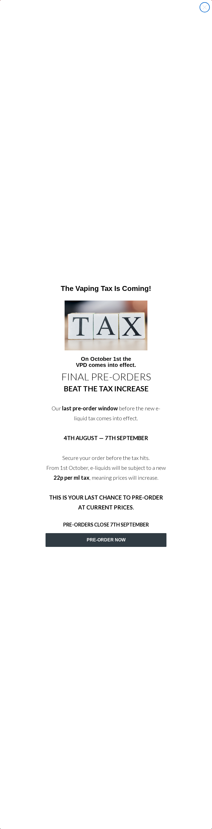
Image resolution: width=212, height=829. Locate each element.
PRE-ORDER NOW (106, 540)
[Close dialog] (205, 7)
